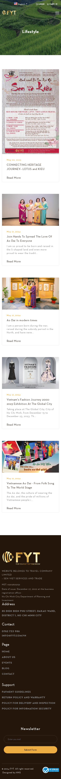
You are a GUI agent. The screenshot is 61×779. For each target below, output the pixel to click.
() (54, 4)
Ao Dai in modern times (22, 320)
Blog (5, 668)
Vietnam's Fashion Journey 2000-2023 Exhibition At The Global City (29, 402)
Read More (14, 177)
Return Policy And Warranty (23, 697)
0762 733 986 (11, 631)
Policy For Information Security (26, 708)
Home (6, 651)
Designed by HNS (12, 772)
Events (7, 662)
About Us (8, 657)
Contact (8, 674)
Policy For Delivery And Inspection (28, 703)
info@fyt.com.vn (14, 635)
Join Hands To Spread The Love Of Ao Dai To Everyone (29, 238)
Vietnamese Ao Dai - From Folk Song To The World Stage (30, 485)
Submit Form (30, 749)
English (21, 4)
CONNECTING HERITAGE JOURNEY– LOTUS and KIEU (26, 167)
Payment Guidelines (16, 691)
